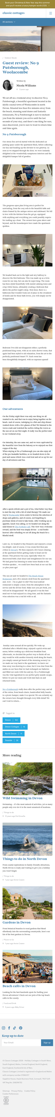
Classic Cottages (11, 1061)
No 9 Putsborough (14, 134)
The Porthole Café (22, 527)
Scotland (17, 1068)
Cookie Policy (29, 1091)
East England (8, 1068)
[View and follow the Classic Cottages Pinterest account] (20, 1029)
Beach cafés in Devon (19, 986)
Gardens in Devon (17, 922)
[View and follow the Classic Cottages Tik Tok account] (14, 1029)
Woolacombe (14, 515)
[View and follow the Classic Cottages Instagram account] (3, 1029)
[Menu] (50, 13)
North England (41, 1064)
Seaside (11, 740)
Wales (17, 1064)
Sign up (47, 1042)
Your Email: (9, 1042)
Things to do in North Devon (25, 859)
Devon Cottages (15, 727)
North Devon (13, 733)
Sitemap (6, 1091)
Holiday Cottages (32, 1061)
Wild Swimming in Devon (22, 798)
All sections (8, 22)
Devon (13, 550)
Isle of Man (27, 1068)
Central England (28, 1064)
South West (46, 1061)
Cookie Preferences (11, 1094)
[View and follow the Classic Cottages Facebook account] (9, 1029)
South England (8, 1064)
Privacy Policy (17, 1091)
